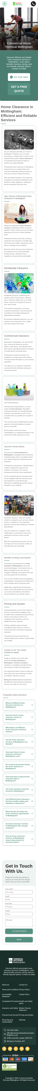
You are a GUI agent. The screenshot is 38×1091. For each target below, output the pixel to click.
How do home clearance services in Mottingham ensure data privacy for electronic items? (15, 839)
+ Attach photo (19, 931)
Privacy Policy (24, 990)
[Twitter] (10, 1049)
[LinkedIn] (22, 1049)
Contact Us (23, 985)
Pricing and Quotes (26, 1015)
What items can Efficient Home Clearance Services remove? (16, 730)
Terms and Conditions (10, 990)
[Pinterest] (27, 1049)
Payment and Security (10, 1015)
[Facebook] (4, 1049)
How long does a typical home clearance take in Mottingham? (18, 779)
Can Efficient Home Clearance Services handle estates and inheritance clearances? (18, 801)
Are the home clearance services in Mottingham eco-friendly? (17, 742)
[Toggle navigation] (4, 3)
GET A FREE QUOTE (19, 89)
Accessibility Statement (7, 995)
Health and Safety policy (25, 1002)
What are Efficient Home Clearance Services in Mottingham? (15, 705)
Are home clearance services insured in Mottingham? (17, 790)
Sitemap (22, 1020)
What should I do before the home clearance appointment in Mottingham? (17, 814)
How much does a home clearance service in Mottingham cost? (15, 754)
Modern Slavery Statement (25, 1009)
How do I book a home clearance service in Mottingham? (14, 717)
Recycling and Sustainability (7, 1021)
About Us (5, 985)
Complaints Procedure (10, 1001)
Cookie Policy (24, 994)
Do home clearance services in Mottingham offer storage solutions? (17, 826)
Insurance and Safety (10, 1008)
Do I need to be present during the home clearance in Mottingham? (18, 766)
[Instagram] (16, 1049)
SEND (19, 940)
